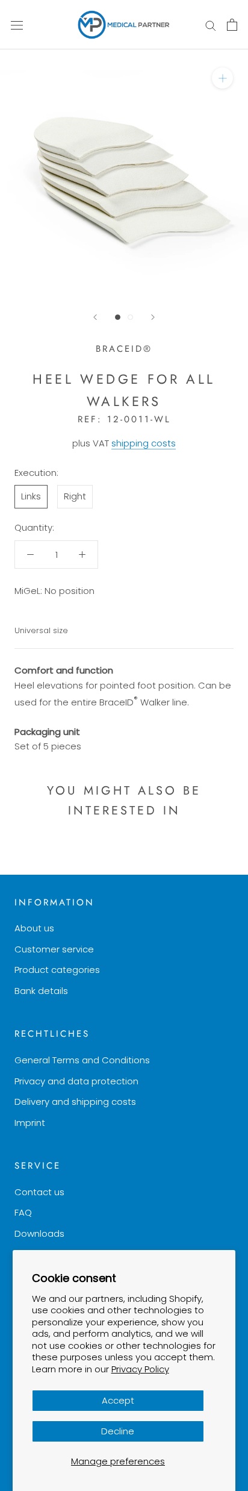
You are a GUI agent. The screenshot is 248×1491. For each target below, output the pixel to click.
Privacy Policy (140, 1369)
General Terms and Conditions (82, 1060)
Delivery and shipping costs (75, 1101)
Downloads (39, 1233)
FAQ (23, 1212)
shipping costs (143, 443)
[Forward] (153, 317)
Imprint (29, 1122)
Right (75, 496)
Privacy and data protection (76, 1081)
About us (34, 928)
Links (31, 496)
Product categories (57, 969)
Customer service (54, 949)
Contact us (39, 1192)
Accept (118, 1400)
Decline (117, 1431)
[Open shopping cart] (232, 25)
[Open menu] (17, 25)
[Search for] (210, 24)
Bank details (41, 990)
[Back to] (95, 317)
